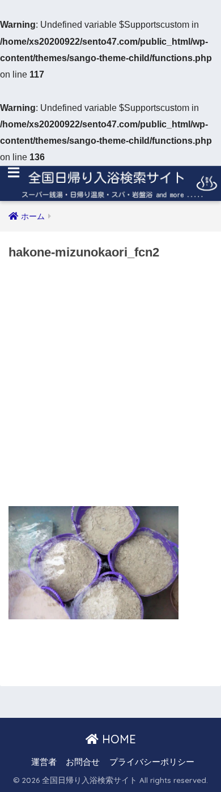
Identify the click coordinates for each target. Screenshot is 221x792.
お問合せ (83, 762)
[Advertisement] (110, 386)
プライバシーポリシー (151, 762)
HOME (117, 739)
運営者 (44, 762)
